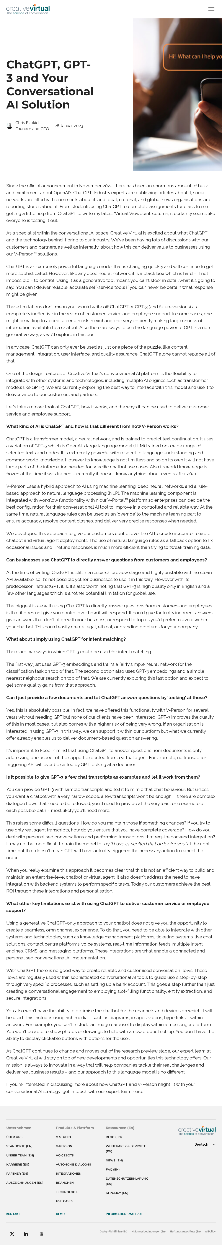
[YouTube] (41, 1234)
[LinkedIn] (26, 1234)
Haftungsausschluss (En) (185, 1231)
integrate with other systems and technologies (54, 380)
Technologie (67, 1192)
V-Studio (63, 1137)
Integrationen (68, 1173)
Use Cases (64, 1201)
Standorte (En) (19, 1146)
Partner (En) (17, 1173)
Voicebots (65, 1155)
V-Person (64, 1146)
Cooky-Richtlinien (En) (113, 1231)
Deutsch (201, 1144)
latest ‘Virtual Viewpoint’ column (134, 213)
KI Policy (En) (117, 1193)
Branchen (65, 1182)
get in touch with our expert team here (102, 1091)
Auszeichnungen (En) (24, 1182)
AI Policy (210, 1231)
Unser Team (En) (20, 1155)
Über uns (14, 1137)
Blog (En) (114, 1137)
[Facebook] (12, 1234)
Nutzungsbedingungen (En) (149, 1231)
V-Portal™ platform (127, 500)
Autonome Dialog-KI (73, 1164)
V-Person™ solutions (35, 254)
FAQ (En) (113, 1169)
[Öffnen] (211, 9)
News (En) (114, 1160)
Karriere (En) (17, 1164)
